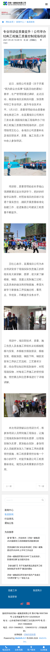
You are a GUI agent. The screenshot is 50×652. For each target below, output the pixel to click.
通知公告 (9, 523)
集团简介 (37, 590)
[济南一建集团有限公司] (14, 5)
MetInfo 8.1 (20, 638)
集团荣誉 (12, 596)
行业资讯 (9, 518)
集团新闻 (30, 21)
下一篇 (41, 486)
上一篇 (9, 486)
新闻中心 (20, 21)
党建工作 (12, 590)
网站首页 (9, 21)
